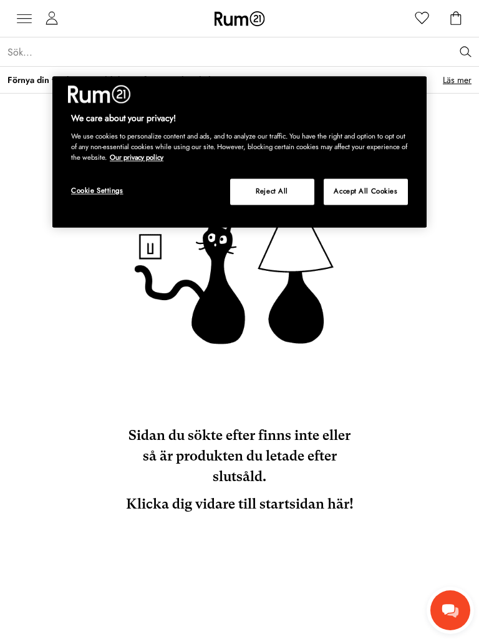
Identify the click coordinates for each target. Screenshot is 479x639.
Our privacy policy (136, 157)
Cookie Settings (97, 191)
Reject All (272, 192)
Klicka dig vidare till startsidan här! (240, 504)
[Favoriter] (422, 19)
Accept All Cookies (365, 192)
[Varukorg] (456, 19)
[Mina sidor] (51, 19)
